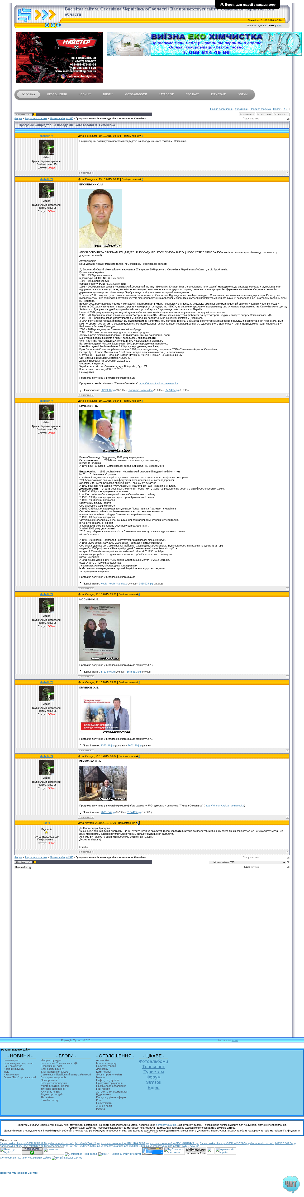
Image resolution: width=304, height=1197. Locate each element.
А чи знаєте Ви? (50, 1091)
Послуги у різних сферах (111, 1097)
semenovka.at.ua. (166, 1124)
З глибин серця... (51, 1100)
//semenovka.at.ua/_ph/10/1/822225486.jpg (75, 1146)
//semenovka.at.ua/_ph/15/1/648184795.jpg (174, 1143)
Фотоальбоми (153, 1061)
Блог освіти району (52, 1068)
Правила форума (260, 109)
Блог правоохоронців (53, 1077)
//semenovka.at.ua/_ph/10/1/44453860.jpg (125, 1143)
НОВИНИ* (85, 94)
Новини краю (11, 1060)
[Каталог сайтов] (210, 1153)
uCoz (235, 1040)
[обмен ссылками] (195, 1153)
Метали (100, 1077)
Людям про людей (51, 1094)
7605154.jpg (108, 812)
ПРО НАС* (192, 94)
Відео (154, 1087)
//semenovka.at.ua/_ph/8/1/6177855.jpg (273, 1143)
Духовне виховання (53, 1088)
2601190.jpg (135, 745)
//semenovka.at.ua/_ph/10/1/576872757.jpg (174, 1146)
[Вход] (58, 27)
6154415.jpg (134, 812)
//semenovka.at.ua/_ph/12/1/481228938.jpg (25, 1146)
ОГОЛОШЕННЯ (57, 94)
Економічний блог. (51, 1066)
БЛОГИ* (108, 94)
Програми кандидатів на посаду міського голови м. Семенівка (111, 118)
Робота (100, 1108)
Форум (18, 118)
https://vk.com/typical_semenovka (158, 383)
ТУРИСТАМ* (218, 94)
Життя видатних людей (55, 1085)
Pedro (46, 822)
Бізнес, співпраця (106, 1063)
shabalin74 (46, 135)
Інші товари (103, 1088)
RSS (279, 25)
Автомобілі (102, 1060)
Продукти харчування (109, 1083)
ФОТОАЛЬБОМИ (136, 94)
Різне (99, 1100)
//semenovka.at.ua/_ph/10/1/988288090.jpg (25, 1143)
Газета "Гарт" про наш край (20, 1077)
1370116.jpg (107, 745)
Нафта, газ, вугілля (107, 1080)
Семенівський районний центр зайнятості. (66, 1074)
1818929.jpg (146, 583)
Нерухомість (104, 1103)
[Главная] (47, 27)
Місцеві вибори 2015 (61, 118)
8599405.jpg (172, 390)
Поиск (276, 109)
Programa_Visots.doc (140, 390)
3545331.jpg (134, 671)
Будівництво (103, 1094)
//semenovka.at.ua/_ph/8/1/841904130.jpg (125, 1146)
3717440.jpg (108, 671)
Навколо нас (11, 1074)
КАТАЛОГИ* (166, 94)
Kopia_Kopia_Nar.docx (114, 583)
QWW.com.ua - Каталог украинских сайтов (25, 1157)
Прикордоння (49, 1080)
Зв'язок (153, 1082)
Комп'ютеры (103, 1071)
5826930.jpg (108, 390)
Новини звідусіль (14, 1068)
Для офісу (102, 1068)
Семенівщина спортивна (18, 1063)
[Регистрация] (53, 27)
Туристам (153, 1071)
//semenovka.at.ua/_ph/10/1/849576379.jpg (225, 1143)
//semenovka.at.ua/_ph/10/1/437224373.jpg (75, 1143)
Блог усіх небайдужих (54, 1083)
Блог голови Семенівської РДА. (59, 1063)
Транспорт (153, 1066)
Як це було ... (49, 1097)
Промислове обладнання (111, 1085)
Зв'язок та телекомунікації (112, 1091)
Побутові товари (106, 1066)
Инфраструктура (51, 1060)
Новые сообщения (221, 109)
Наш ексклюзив (13, 1066)
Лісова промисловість (109, 1074)
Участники (241, 109)
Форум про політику (36, 118)
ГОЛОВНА (28, 94)
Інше (6, 1071)
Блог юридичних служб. (55, 1071)
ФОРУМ (242, 94)
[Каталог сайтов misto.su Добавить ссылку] (67, 1157)
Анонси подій (104, 1105)
